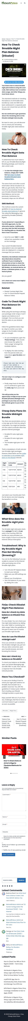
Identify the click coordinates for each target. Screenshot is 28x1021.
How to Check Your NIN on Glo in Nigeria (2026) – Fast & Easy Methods (14, 964)
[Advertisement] (14, 21)
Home (3, 39)
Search (21, 880)
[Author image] (3, 60)
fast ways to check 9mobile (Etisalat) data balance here (13, 177)
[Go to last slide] (4, 757)
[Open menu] (21, 3)
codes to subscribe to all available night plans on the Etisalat (14, 456)
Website (5, 832)
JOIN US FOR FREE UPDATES (15, 82)
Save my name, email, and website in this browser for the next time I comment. (14, 837)
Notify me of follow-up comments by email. (13, 845)
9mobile (5, 710)
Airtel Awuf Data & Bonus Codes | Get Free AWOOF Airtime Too (16, 895)
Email (5, 824)
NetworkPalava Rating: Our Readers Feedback (14, 947)
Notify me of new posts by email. (15, 850)
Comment (6, 795)
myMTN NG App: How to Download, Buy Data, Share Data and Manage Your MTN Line (15, 981)
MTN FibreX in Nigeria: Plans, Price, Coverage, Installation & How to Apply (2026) (15, 990)
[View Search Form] (24, 3)
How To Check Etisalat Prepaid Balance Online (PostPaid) (21, 721)
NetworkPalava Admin (11, 59)
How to (8, 39)
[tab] (10, 773)
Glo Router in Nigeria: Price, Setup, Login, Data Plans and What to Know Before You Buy (14, 972)
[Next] (23, 757)
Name (5, 817)
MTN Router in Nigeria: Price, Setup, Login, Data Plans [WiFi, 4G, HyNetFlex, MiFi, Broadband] (14, 999)
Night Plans (13, 710)
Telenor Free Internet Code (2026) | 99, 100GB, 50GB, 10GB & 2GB (6, 722)
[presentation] (14, 750)
